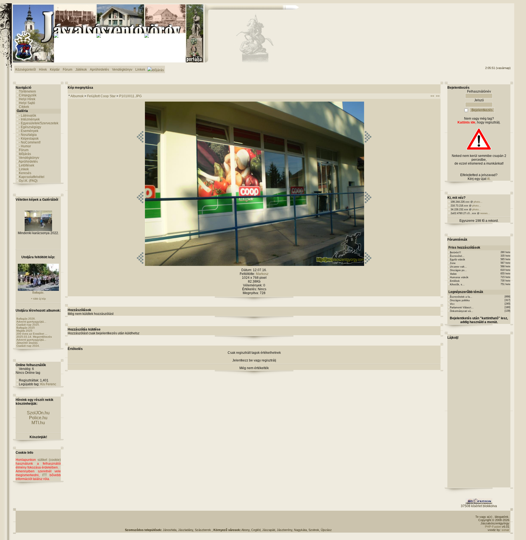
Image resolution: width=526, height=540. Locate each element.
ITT (44, 475)
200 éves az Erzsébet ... (31, 333)
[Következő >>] (368, 265)
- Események (28, 131)
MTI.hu (38, 422)
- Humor (25, 146)
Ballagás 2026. (26, 318)
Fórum (23, 150)
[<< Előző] (140, 265)
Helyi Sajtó (27, 103)
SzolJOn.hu (38, 412)
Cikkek (24, 107)
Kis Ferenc (48, 384)
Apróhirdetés (28, 161)
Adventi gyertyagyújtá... (31, 321)
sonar (505, 530)
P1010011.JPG (130, 96)
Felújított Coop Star (101, 96)
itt (488, 179)
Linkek (24, 169)
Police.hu (38, 417)
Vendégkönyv (29, 158)
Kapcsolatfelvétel (31, 177)
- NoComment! (30, 142)
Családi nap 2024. (28, 345)
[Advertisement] (488, 24)
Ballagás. (38, 292)
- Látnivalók (27, 115)
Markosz (262, 274)
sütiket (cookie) (49, 460)
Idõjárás (25, 154)
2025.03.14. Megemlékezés (34, 336)
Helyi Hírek (27, 99)
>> (438, 96)
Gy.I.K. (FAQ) (28, 181)
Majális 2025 (24, 330)
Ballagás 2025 (25, 327)
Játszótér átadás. (27, 342)
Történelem (27, 91)
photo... (478, 201)
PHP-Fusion (493, 526)
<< (432, 96)
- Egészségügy (30, 127)
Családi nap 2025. (28, 324)
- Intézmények (29, 119)
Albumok (77, 96)
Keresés (25, 173)
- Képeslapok (29, 138)
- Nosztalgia (28, 135)
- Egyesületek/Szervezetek (38, 123)
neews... (485, 213)
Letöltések (26, 165)
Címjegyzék (27, 95)
